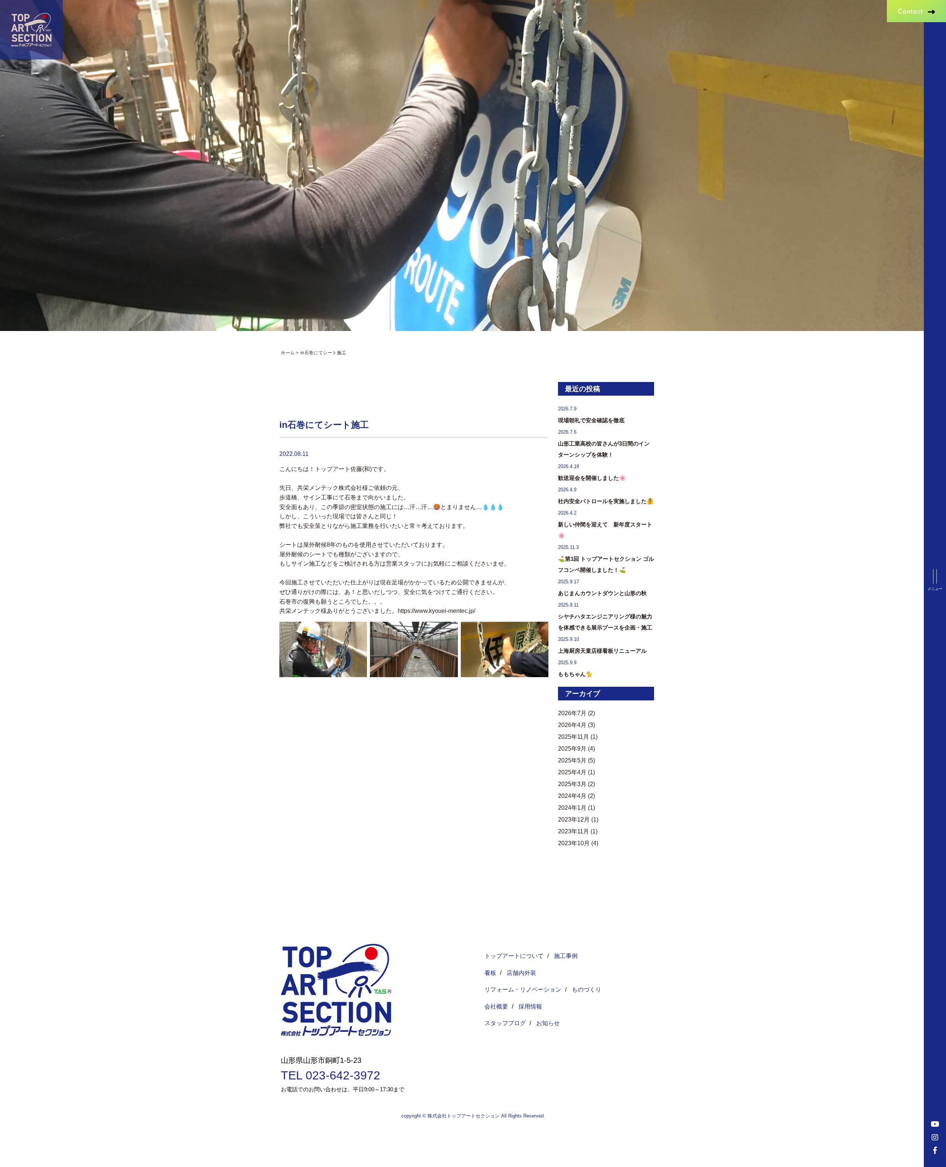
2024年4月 (572, 796)
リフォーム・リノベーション (522, 989)
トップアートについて (514, 956)
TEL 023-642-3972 (330, 1075)
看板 (490, 973)
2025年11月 (573, 737)
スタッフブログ (505, 1023)
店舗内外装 (521, 973)
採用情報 (530, 1006)
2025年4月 (572, 772)
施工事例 (566, 956)
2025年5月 (572, 760)
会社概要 (496, 1006)
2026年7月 (572, 713)
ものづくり (586, 989)
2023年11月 (573, 831)
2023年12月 (574, 819)
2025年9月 (572, 748)
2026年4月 (572, 725)
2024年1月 (572, 808)
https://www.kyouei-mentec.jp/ (436, 611)
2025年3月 (572, 784)
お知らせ (548, 1023)
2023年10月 (574, 843)
